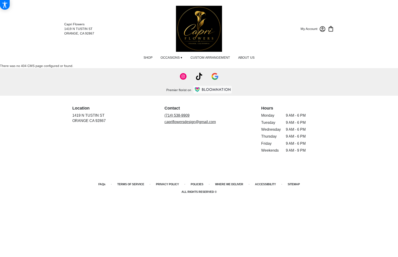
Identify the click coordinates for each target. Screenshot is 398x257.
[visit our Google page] (215, 76)
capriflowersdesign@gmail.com (190, 122)
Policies (197, 184)
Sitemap (294, 184)
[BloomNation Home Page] (212, 89)
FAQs (101, 184)
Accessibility (265, 184)
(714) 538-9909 (177, 115)
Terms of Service (130, 184)
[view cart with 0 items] (331, 28)
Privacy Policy (167, 184)
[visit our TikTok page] (199, 76)
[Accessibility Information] (5, 5)
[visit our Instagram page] (183, 76)
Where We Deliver (229, 184)
